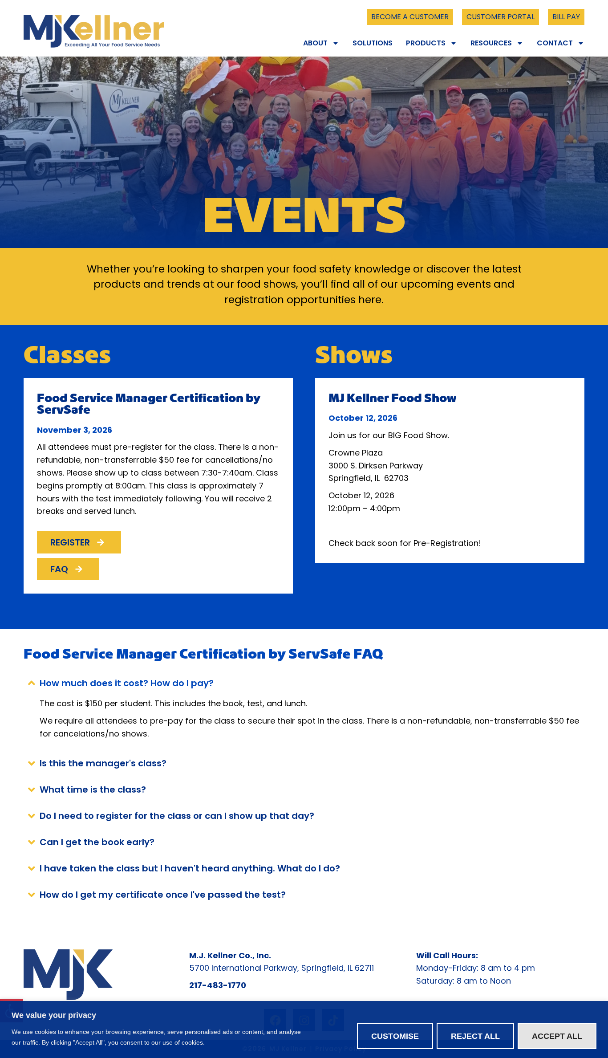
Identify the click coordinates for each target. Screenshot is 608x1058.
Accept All (557, 1036)
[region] (304, 1029)
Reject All (475, 1036)
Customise (395, 1036)
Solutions (373, 43)
